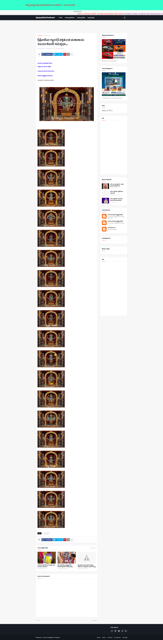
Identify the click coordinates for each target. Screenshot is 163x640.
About (104, 637)
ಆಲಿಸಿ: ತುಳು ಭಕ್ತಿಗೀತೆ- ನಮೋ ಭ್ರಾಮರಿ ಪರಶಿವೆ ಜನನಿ (117, 185)
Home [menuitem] (60, 17)
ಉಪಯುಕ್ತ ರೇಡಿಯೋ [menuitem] (69, 17)
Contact (109, 637)
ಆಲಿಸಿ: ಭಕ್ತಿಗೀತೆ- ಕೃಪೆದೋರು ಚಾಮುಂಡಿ (116, 192)
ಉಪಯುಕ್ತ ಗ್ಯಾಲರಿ (46, 35)
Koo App (125, 637)
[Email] (68, 54)
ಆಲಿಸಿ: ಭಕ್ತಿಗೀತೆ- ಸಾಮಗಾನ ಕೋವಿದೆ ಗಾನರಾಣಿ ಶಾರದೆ (116, 199)
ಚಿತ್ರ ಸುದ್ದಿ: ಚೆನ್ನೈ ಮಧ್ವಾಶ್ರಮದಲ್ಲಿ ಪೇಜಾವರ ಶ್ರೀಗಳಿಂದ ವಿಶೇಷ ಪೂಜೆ (65, 566)
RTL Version (117, 637)
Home (98, 637)
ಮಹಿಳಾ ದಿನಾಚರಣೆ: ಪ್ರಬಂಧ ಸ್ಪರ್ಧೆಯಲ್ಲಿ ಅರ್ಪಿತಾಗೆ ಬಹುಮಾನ (46, 566)
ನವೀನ (38, 620)
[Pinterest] (64, 54)
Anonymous (112, 227)
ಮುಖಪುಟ (40, 35)
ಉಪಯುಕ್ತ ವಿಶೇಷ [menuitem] (81, 17)
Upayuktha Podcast (45, 17)
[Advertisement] (81, 26)
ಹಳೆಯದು (95, 620)
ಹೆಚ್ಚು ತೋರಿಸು (93, 548)
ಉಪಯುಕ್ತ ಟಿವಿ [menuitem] (91, 17)
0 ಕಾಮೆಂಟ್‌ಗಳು (60, 48)
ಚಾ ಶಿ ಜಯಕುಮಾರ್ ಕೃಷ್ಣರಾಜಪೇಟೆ (115, 215)
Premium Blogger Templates (51, 637)
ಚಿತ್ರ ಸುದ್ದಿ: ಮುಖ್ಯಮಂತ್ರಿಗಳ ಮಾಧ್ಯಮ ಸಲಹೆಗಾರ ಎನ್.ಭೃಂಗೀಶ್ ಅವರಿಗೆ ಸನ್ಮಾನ (87, 566)
